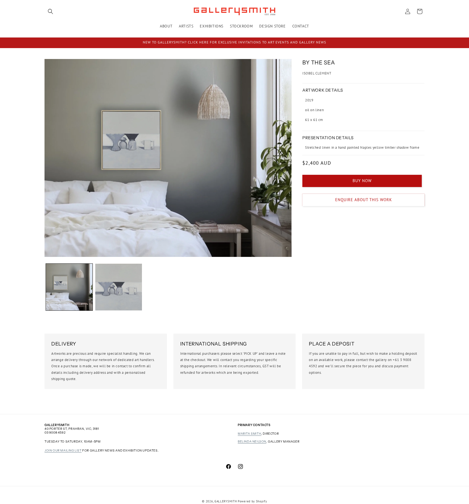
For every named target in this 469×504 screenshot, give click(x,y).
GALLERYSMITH (225, 501)
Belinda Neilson (252, 441)
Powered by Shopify (252, 501)
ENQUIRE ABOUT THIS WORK (363, 199)
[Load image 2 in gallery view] (118, 287)
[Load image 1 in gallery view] (69, 287)
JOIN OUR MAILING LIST (63, 450)
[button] (50, 11)
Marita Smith (249, 433)
